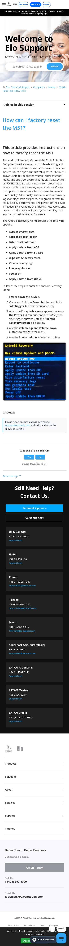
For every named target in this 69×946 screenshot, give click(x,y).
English (46, 4)
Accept (27, 940)
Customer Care (34, 517)
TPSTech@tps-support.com (22, 630)
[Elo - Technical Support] (12, 5)
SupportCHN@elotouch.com (22, 585)
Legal (42, 925)
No (40, 457)
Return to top (10, 476)
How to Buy (35, 4)
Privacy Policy (13, 925)
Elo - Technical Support (18, 87)
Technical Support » (34, 508)
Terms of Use (29, 925)
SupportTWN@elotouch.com (22, 608)
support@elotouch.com (17, 425)
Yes (29, 457)
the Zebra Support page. (36, 13)
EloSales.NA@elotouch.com (24, 896)
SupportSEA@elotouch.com (22, 653)
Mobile (51, 87)
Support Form (15, 540)
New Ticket (23, 4)
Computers (39, 87)
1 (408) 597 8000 (16, 881)
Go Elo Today (34, 867)
